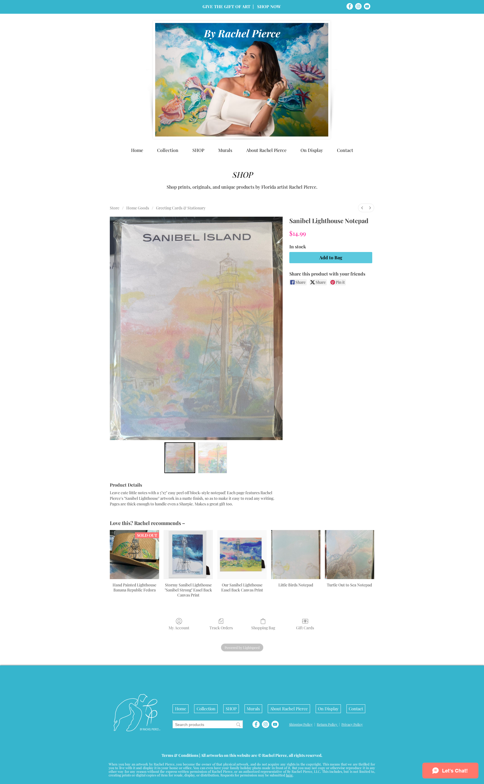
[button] (312, 150)
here (289, 775)
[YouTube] (367, 6)
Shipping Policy (301, 724)
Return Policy (327, 724)
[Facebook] (349, 6)
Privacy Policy (352, 724)
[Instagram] (358, 6)
